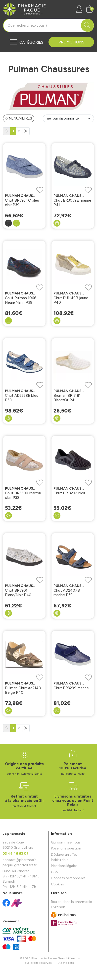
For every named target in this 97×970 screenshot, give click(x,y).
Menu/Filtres (20, 118)
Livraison (58, 907)
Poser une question (66, 848)
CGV (54, 872)
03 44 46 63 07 (15, 853)
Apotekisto (66, 963)
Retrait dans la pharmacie (71, 902)
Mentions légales (64, 866)
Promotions (71, 42)
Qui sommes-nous (66, 842)
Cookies (57, 884)
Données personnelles (68, 878)
